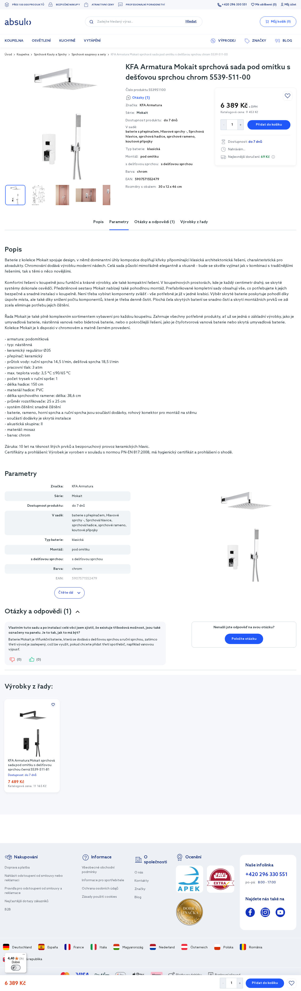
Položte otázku (244, 639)
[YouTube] (280, 913)
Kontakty (142, 881)
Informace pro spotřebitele (103, 880)
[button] (273, 157)
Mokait (142, 113)
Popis (98, 222)
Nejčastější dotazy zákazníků (26, 901)
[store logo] (18, 21)
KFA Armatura (82, 487)
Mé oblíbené (263, 4)
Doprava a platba (17, 868)
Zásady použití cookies (99, 897)
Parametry (119, 222)
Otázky (141, 98)
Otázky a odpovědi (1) (154, 222)
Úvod (8, 54)
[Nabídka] (24, 955)
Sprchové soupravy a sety (88, 54)
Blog (138, 897)
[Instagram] (265, 913)
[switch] (15, 968)
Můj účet (290, 4)
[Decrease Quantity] (223, 983)
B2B (8, 910)
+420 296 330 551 (234, 4)
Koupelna (23, 54)
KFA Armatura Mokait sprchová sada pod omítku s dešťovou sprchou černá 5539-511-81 (31, 765)
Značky (140, 889)
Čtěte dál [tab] (65, 593)
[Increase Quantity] (240, 983)
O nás (139, 873)
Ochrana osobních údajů (100, 889)
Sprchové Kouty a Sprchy (50, 54)
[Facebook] (250, 913)
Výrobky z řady (194, 222)
